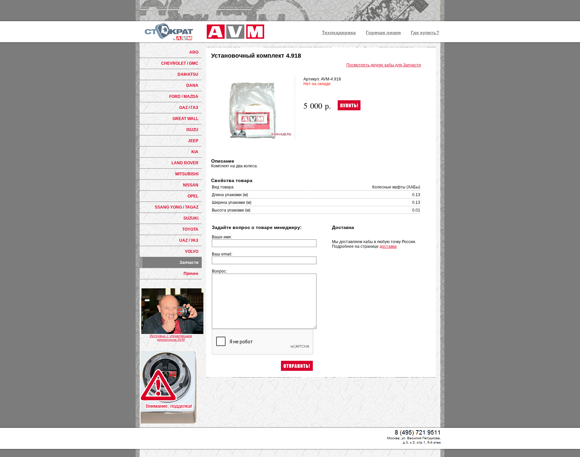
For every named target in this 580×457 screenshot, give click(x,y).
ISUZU (192, 129)
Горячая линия (383, 32)
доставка (388, 246)
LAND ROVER (185, 163)
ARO (193, 52)
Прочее (191, 273)
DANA (192, 85)
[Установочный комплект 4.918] (253, 138)
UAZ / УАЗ (188, 240)
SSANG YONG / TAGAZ (176, 207)
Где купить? (425, 32)
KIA (194, 152)
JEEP (193, 140)
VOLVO (191, 251)
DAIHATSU (188, 74)
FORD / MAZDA (183, 96)
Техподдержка (339, 32)
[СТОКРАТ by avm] (169, 31)
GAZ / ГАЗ (188, 107)
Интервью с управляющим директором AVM (171, 337)
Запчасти (189, 262)
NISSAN (190, 185)
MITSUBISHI (186, 174)
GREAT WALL (185, 118)
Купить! (349, 105)
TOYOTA (190, 229)
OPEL (193, 196)
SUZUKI (190, 218)
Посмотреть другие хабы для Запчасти (383, 65)
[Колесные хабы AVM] (234, 31)
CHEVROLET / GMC (179, 63)
